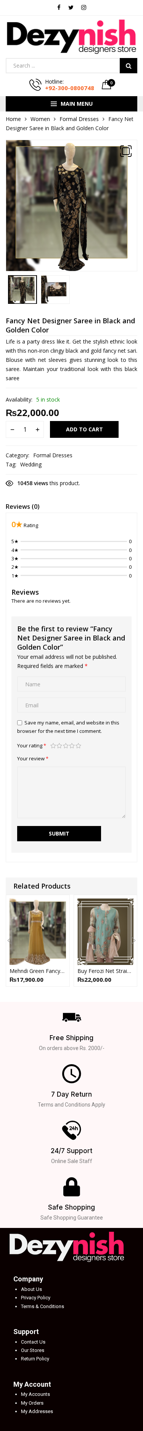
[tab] (23, 507)
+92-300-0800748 (69, 88)
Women (40, 119)
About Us (31, 1289)
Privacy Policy (35, 1297)
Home (13, 119)
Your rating (31, 745)
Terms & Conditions (42, 1306)
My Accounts (35, 1394)
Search (128, 65)
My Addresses (37, 1411)
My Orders (32, 1403)
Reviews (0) (23, 506)
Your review (32, 758)
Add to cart (84, 429)
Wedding (31, 464)
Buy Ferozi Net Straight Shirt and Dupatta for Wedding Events (105, 970)
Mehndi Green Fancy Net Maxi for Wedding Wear (38, 970)
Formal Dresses (79, 119)
